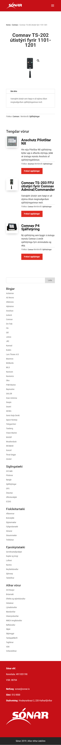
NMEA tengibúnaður (14, 620)
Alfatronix (10, 302)
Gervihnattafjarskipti (14, 552)
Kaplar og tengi (12, 556)
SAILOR (9, 393)
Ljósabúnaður (11, 607)
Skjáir (8, 629)
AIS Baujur (10, 590)
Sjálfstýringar (34, 116)
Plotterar (9, 475)
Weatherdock (11, 441)
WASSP (9, 437)
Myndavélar (10, 612)
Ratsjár (8, 480)
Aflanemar (10, 513)
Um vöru (13, 91)
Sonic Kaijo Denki (13, 415)
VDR (7, 647)
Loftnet (9, 560)
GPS (7, 488)
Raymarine (10, 389)
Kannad (9, 345)
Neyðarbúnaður (12, 569)
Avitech (9, 315)
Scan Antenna (11, 398)
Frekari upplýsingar (32, 171)
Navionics (10, 376)
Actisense (10, 293)
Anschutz (31, 164)
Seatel (8, 407)
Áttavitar (9, 493)
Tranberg (9, 428)
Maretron (9, 359)
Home (8, 25)
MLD (8, 367)
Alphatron (10, 306)
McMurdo (10, 363)
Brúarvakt (10, 594)
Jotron (8, 337)
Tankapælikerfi (11, 638)
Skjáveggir (10, 633)
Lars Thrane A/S (12, 354)
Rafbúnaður (10, 625)
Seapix (8, 402)
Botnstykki (10, 518)
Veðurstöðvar (11, 651)
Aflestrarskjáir (11, 497)
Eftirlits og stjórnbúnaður (15, 599)
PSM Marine (11, 385)
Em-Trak (9, 324)
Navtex (9, 565)
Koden (8, 350)
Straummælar (11, 535)
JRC (7, 341)
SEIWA (8, 411)
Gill (7, 332)
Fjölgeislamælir (12, 526)
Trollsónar (10, 540)
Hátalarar (9, 603)
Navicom (9, 372)
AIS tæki (9, 471)
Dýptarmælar (11, 522)
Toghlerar (9, 642)
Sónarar (9, 531)
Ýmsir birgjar (11, 455)
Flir (7, 328)
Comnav (15, 25)
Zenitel (8, 459)
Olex (8, 380)
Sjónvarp (9, 573)
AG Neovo (10, 297)
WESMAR (9, 446)
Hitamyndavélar (12, 616)
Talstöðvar (10, 578)
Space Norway (11, 420)
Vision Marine (11, 433)
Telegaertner (11, 424)
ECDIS (8, 501)
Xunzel (8, 450)
